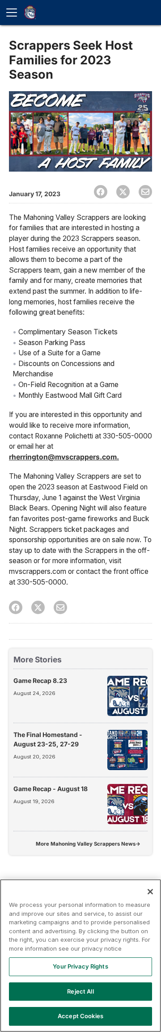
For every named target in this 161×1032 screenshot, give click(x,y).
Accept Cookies (80, 1015)
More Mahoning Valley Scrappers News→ (88, 844)
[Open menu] (15, 12)
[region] (80, 955)
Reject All (80, 991)
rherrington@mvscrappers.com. (64, 457)
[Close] (150, 891)
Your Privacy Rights (80, 966)
